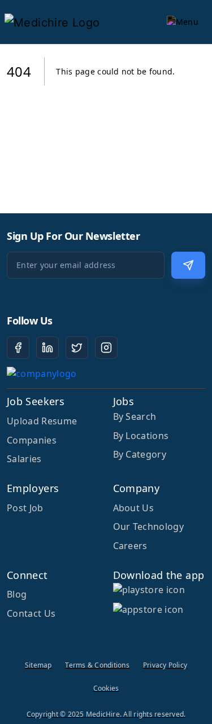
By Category (140, 454)
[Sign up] (188, 265)
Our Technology (148, 526)
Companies (32, 440)
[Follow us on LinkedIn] (47, 347)
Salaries (24, 459)
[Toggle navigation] (182, 22)
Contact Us (31, 613)
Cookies (106, 688)
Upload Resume (42, 421)
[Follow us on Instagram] (106, 347)
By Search (135, 416)
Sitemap (38, 665)
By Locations (141, 435)
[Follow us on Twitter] (77, 347)
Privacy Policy (165, 665)
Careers (130, 545)
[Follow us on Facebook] (18, 347)
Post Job (25, 508)
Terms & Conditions (97, 665)
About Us (133, 508)
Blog (17, 594)
